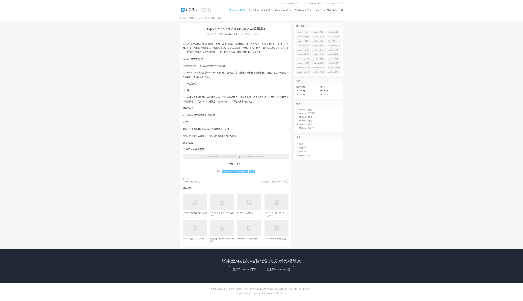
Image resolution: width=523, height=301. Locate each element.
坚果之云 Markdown (189, 9)
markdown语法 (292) (318, 32)
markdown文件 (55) (333, 50)
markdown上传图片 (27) (303, 72)
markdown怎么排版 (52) (318, 54)
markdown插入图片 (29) (318, 68)
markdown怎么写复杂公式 (193, 239)
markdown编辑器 (241, 171)
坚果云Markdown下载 (334, 3)
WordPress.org (304, 156)
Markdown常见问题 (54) (303, 54)
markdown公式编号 (245, 213)
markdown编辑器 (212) (303, 37)
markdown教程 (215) (333, 32)
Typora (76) (331, 41)
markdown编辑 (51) (333, 54)
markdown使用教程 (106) (334, 37)
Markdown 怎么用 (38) (318, 63)
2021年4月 (324, 91)
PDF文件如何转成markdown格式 (275, 182)
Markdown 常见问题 (259, 10)
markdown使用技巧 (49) (318, 59)
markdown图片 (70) (333, 46)
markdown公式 (228, 171)
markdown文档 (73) (318, 46)
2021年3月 (300, 94)
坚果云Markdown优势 (312, 3)
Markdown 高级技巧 (326, 10)
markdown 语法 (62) (302, 50)
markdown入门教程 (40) (303, 63)
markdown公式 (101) (302, 41)
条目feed (302, 148)
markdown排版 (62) (318, 50)
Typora (252, 171)
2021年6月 (324, 87)
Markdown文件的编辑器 (247, 239)
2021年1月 (324, 94)
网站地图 (283, 293)
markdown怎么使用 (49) (303, 59)
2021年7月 (300, 87)
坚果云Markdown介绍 (290, 3)
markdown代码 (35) (333, 63)
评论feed (302, 152)
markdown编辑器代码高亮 (275, 239)
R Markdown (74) (303, 45)
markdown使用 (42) (333, 59)
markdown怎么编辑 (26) (318, 72)
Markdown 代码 (303, 10)
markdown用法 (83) (318, 41)
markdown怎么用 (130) (318, 37)
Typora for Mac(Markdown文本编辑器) (235, 29)
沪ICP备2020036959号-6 (270, 293)
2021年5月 (300, 91)
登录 (301, 144)
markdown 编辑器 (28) (334, 68)
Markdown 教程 (237, 10)
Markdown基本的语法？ (192, 182)
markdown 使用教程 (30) (303, 68)
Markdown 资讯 (305, 124)
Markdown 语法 (283, 10)
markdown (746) (302, 32)
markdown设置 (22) (333, 72)
